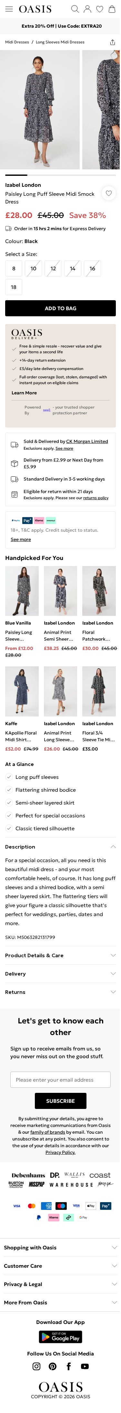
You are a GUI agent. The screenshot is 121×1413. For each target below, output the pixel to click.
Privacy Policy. (81, 1161)
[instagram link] (34, 1375)
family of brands (56, 1141)
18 (13, 282)
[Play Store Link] (58, 1345)
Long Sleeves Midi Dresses (60, 42)
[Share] (108, 42)
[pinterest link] (50, 1375)
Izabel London (23, 180)
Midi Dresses (17, 42)
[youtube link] (82, 1375)
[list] (58, 110)
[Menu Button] (9, 9)
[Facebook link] (66, 1375)
